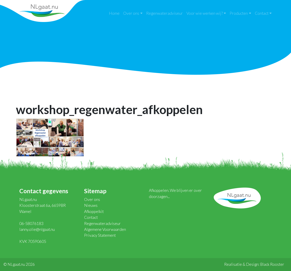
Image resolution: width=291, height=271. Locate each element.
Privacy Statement (100, 235)
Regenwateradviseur (164, 13)
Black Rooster (272, 264)
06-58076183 (31, 223)
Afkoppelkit (94, 211)
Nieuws (91, 205)
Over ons (131, 13)
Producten (239, 13)
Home (114, 13)
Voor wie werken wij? (204, 13)
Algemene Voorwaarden (105, 229)
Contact (261, 13)
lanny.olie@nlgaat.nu (37, 229)
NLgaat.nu (42, 10)
